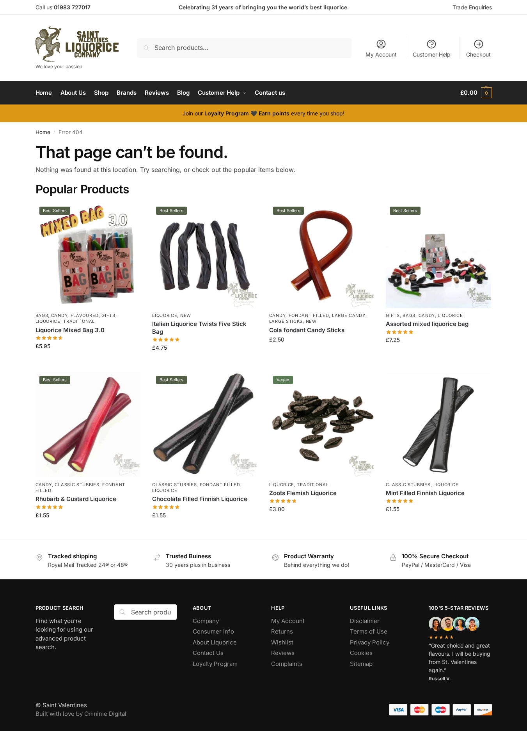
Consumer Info (213, 631)
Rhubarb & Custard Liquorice (75, 499)
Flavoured (85, 315)
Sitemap (361, 663)
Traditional (79, 321)
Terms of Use (368, 631)
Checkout (478, 54)
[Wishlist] (129, 214)
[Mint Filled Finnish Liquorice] (438, 424)
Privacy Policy (369, 642)
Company (206, 621)
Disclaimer (365, 621)
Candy (59, 315)
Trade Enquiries (472, 7)
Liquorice (47, 321)
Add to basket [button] (87, 362)
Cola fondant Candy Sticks (306, 330)
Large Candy (349, 315)
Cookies (362, 653)
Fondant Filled (309, 315)
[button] (476, 92)
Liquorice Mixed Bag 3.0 (70, 330)
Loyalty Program (215, 663)
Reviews (283, 653)
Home (42, 132)
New (185, 315)
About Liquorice (215, 642)
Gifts (108, 315)
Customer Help (432, 54)
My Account (381, 54)
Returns (282, 631)
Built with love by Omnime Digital (80, 713)
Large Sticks (286, 321)
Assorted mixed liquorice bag (427, 323)
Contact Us (208, 653)
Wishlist (282, 642)
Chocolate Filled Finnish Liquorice (199, 499)
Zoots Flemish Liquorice (303, 493)
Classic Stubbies (77, 484)
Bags (41, 315)
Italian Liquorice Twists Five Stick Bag (199, 327)
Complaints (286, 663)
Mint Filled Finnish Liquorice (425, 493)
